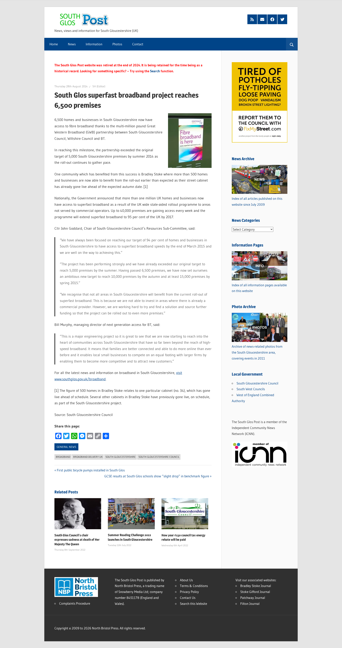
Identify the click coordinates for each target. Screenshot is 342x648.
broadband (63, 456)
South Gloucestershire (120, 456)
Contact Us (187, 598)
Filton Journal (249, 603)
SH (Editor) (98, 86)
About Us (186, 580)
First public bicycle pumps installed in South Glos (91, 470)
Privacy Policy (189, 592)
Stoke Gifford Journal (255, 592)
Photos (117, 44)
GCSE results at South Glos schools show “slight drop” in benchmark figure (156, 476)
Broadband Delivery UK (88, 456)
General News (66, 447)
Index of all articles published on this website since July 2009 (257, 201)
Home (53, 44)
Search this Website (193, 603)
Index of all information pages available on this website (259, 288)
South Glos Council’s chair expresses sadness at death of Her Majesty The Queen (77, 539)
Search (155, 71)
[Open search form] (292, 44)
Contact (137, 44)
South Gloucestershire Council (159, 456)
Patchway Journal (252, 598)
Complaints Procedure (74, 603)
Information (94, 44)
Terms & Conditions (194, 586)
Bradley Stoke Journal (255, 586)
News (72, 44)
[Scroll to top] (335, 641)
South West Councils (251, 389)
